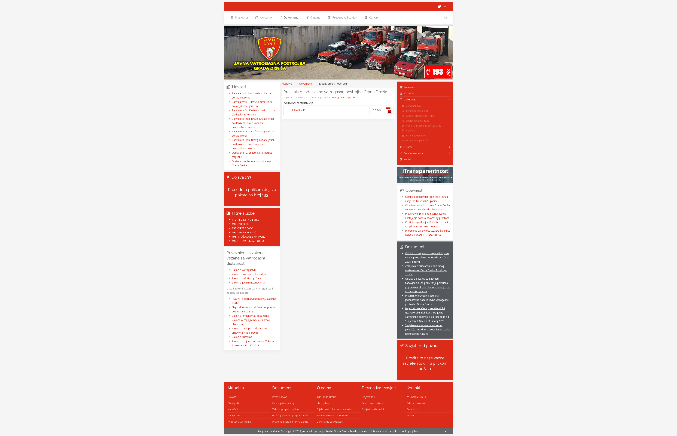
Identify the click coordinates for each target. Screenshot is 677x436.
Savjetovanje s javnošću (415, 140)
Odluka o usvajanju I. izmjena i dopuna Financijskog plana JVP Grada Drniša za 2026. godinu (427, 257)
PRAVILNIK (298, 110)
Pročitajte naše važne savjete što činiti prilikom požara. (425, 363)
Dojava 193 (368, 397)
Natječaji (232, 409)
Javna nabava (413, 105)
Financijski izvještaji (416, 110)
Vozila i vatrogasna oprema (332, 415)
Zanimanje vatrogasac (330, 421)
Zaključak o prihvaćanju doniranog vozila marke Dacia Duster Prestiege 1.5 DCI (426, 270)
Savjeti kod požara (372, 403)
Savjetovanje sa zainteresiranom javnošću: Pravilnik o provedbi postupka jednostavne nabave (427, 329)
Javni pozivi (233, 415)
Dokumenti (290, 17)
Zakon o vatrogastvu (244, 269)
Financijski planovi (415, 135)
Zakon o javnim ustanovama (248, 282)
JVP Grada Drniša (326, 397)
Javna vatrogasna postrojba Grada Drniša (325, 431)
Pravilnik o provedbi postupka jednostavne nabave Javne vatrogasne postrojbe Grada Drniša (427, 300)
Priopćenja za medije (239, 421)
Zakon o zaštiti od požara (246, 278)
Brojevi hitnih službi (373, 409)
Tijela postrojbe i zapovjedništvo (335, 409)
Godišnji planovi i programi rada (290, 415)
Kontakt (373, 17)
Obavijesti (233, 403)
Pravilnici (410, 130)
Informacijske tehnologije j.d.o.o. (401, 431)
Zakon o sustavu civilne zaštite (249, 274)
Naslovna (241, 17)
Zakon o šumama (242, 337)
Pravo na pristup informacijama (423, 125)
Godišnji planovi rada (417, 120)
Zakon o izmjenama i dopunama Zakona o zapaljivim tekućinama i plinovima (251, 320)
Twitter (411, 415)
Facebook (412, 409)
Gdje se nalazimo (416, 403)
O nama (314, 17)
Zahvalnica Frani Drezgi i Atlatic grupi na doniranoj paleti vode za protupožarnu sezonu (253, 123)
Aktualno (265, 17)
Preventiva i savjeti (344, 17)
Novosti (231, 397)
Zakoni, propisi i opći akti (342, 97)
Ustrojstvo (323, 403)
